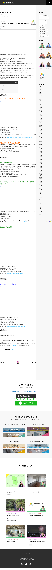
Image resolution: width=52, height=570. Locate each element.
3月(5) (40, 136)
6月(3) (40, 200)
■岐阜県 (3, 91)
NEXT (33, 362)
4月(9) (40, 203)
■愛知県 (3, 85)
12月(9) (40, 159)
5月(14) (40, 133)
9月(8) (40, 145)
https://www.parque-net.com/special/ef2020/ (17, 221)
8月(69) (40, 182)
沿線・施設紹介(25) (43, 29)
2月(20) (40, 155)
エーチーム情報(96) (43, 15)
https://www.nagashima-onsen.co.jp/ (15, 273)
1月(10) (40, 121)
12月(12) (40, 141)
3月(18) (40, 118)
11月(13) (40, 160)
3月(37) (40, 171)
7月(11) (40, 212)
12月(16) (40, 210)
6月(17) (40, 149)
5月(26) (40, 169)
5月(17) (40, 151)
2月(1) (40, 103)
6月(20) (40, 132)
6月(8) (40, 100)
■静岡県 (3, 89)
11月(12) (40, 125)
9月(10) (40, 110)
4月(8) (40, 188)
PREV (3, 362)
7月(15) (40, 148)
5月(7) (40, 201)
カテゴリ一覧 (2, 16)
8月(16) (40, 197)
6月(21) (40, 185)
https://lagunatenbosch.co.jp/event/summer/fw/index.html (19, 137)
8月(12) (40, 111)
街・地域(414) (42, 33)
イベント (2, 26)
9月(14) (40, 163)
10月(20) (40, 162)
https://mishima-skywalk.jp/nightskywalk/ (16, 326)
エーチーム (14, 345)
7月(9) (40, 89)
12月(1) (40, 93)
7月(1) (40, 99)
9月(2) (40, 96)
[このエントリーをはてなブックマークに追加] (12, 349)
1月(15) (40, 156)
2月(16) (40, 119)
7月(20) (40, 130)
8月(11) (40, 211)
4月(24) (40, 170)
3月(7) (40, 204)
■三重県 (3, 87)
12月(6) (40, 123)
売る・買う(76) (42, 27)
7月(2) (40, 199)
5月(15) (40, 115)
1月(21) (40, 138)
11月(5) (40, 107)
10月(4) (40, 108)
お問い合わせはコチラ (26, 396)
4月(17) (40, 152)
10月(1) (40, 95)
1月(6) (40, 192)
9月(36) (40, 181)
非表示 (15, 82)
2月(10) (40, 137)
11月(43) (40, 178)
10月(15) (40, 126)
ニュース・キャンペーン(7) (44, 18)
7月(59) (40, 184)
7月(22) (40, 166)
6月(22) (40, 167)
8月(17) (40, 129)
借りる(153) (42, 25)
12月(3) (40, 106)
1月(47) (40, 174)
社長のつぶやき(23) (43, 31)
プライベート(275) (43, 20)
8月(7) (40, 88)
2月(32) (40, 173)
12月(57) (40, 177)
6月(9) (40, 114)
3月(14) (40, 189)
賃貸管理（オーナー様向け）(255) (44, 36)
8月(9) (40, 147)
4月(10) (40, 134)
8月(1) (40, 97)
